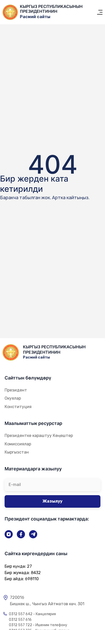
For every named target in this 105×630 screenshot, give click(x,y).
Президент (16, 390)
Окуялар (13, 398)
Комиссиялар (18, 444)
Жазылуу (52, 501)
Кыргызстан (17, 452)
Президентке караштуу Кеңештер (39, 435)
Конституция (18, 406)
